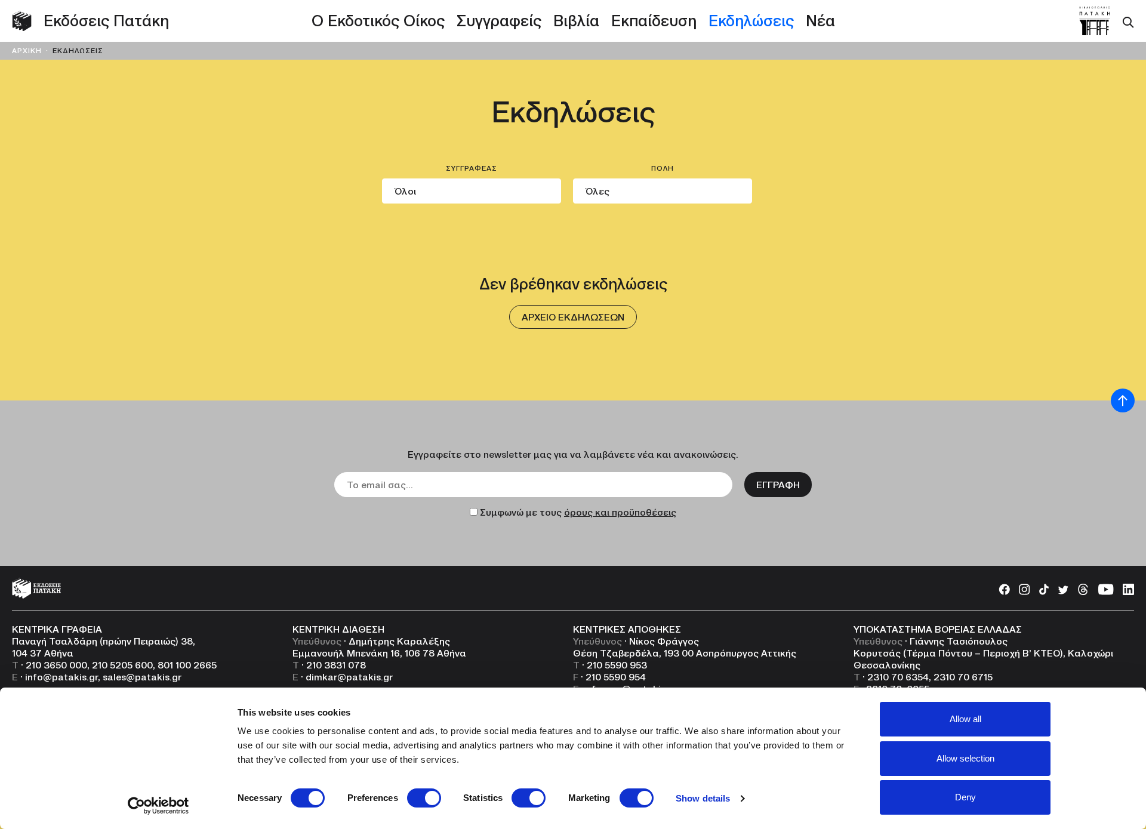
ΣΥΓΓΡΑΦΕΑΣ (471, 168)
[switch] (424, 798)
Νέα (820, 20)
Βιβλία (576, 20)
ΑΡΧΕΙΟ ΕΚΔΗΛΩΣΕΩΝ (573, 317)
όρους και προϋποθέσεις (620, 512)
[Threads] (1083, 588)
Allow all (965, 719)
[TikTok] (1044, 588)
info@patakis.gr (61, 677)
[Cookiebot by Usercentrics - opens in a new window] (158, 806)
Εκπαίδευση (654, 20)
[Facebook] (1004, 588)
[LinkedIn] (1128, 588)
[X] (1063, 588)
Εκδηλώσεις (751, 20)
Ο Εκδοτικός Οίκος (378, 20)
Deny (965, 797)
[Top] (1122, 400)
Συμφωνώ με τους (578, 512)
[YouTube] (1106, 588)
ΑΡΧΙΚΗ (27, 50)
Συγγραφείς (499, 20)
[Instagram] (1024, 588)
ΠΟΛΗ (662, 168)
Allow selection (965, 758)
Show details (703, 798)
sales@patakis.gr (142, 677)
